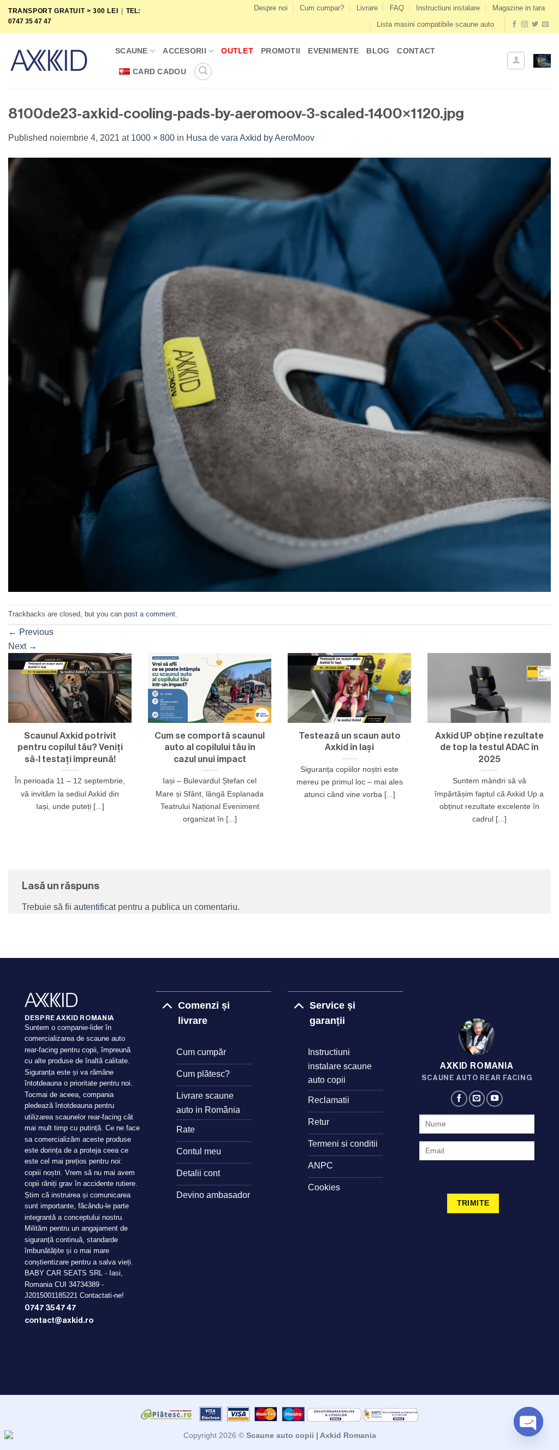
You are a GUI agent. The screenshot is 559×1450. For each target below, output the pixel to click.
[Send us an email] (545, 24)
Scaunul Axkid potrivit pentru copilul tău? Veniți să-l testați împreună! (70, 747)
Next (22, 646)
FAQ (397, 8)
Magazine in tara (518, 8)
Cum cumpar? (322, 8)
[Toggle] (166, 1005)
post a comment (149, 614)
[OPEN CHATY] (528, 1421)
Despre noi (271, 8)
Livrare (367, 8)
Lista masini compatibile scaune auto (435, 24)
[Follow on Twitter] (535, 24)
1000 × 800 (153, 137)
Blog (377, 50)
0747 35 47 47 (50, 1308)
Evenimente (333, 50)
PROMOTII (280, 50)
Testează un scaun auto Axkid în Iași (350, 741)
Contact (416, 50)
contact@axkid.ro (59, 1320)
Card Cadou (159, 71)
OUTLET (237, 50)
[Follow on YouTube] (494, 1099)
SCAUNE (131, 50)
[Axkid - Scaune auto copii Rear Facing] (53, 60)
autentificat (95, 907)
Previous (30, 632)
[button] (203, 71)
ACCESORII (184, 50)
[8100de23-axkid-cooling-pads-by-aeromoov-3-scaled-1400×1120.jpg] (279, 374)
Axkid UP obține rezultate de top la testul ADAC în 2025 (489, 747)
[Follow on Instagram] (524, 24)
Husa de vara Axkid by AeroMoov (250, 137)
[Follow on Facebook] (514, 24)
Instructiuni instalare (448, 8)
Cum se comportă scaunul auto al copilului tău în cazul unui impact (209, 747)
